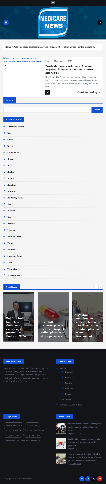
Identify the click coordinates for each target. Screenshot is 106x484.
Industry (11, 210)
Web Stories (65, 399)
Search (9, 100)
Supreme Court (14, 256)
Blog (9, 133)
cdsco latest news (14, 425)
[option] (18, 317)
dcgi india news (13, 435)
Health (10, 172)
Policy (10, 243)
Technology (12, 269)
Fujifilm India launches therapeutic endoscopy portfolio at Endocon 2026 (16, 327)
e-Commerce (13, 152)
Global (10, 159)
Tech (9, 262)
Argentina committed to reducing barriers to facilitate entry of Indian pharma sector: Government (87, 325)
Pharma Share (14, 236)
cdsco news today (14, 430)
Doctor (10, 146)
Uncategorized (14, 275)
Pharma (48, 61)
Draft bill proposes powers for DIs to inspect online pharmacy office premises (52, 329)
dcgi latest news (33, 435)
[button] (96, 287)
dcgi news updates (30, 440)
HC (8, 165)
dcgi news (11, 440)
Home (8, 46)
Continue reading (87, 92)
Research (11, 249)
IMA (9, 204)
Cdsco (10, 139)
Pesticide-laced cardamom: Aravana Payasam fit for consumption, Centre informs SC (54, 46)
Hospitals (11, 185)
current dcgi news (36, 430)
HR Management (15, 198)
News (9, 217)
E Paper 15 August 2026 (71, 405)
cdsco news (33, 425)
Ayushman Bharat (15, 126)
